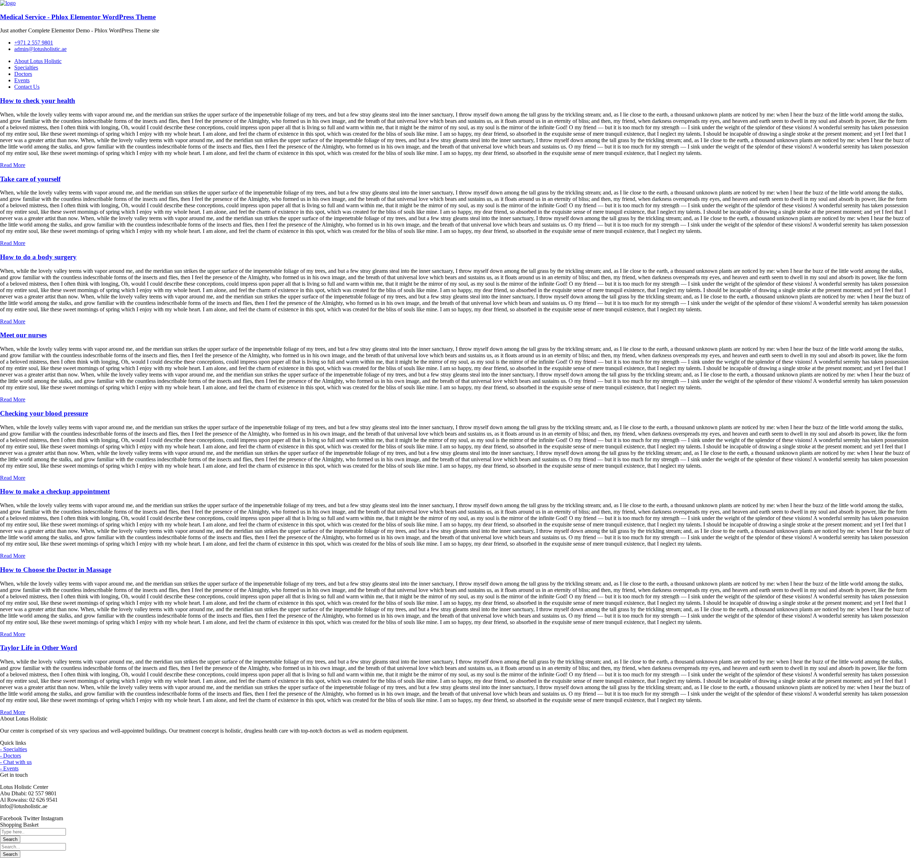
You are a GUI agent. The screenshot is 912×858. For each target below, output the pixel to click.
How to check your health (37, 100)
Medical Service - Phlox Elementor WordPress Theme (78, 17)
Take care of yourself (30, 179)
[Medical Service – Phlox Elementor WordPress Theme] (8, 3)
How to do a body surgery (38, 257)
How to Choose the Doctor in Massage (55, 569)
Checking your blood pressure (44, 413)
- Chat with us (16, 762)
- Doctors (10, 756)
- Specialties (13, 749)
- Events (9, 768)
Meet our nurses (23, 335)
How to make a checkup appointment (55, 491)
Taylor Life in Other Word (38, 647)
